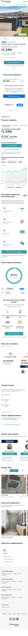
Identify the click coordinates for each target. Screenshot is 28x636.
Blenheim (8, 581)
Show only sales (7, 346)
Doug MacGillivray (9, 451)
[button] (14, 289)
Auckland (4, 573)
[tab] (6, 125)
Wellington (4, 574)
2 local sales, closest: (7, 457)
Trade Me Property (6, 607)
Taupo (19, 573)
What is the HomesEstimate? (7, 138)
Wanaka (20, 581)
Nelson (3, 581)
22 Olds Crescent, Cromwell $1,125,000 (13, 484)
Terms (18, 613)
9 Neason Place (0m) (7, 458)
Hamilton (9, 573)
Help (14, 613)
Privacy (23, 613)
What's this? (12, 42)
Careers (9, 613)
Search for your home (21, 337)
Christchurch (14, 581)
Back (3, 4)
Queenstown (4, 582)
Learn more (17, 306)
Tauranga (14, 573)
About (4, 613)
